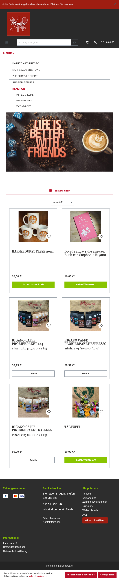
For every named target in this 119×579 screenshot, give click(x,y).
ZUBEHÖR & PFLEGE (25, 76)
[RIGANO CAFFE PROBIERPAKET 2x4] (33, 315)
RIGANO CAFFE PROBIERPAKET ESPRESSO (85, 342)
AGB (85, 514)
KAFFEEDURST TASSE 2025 (33, 251)
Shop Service (90, 488)
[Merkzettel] (87, 42)
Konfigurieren (107, 574)
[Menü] (7, 42)
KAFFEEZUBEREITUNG (26, 70)
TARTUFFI (72, 427)
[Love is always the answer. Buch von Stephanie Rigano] (85, 226)
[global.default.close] (114, 3)
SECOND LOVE (23, 106)
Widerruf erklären (95, 520)
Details (33, 373)
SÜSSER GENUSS (23, 82)
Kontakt (86, 493)
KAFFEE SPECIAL (24, 95)
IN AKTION (18, 89)
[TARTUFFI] (85, 402)
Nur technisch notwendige (81, 574)
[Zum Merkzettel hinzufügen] (49, 236)
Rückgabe (88, 506)
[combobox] (44, 42)
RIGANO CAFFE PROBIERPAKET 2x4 (27, 342)
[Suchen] (74, 42)
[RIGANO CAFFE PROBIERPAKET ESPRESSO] (85, 315)
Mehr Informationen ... (38, 576)
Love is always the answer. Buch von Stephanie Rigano (85, 253)
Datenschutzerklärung (15, 551)
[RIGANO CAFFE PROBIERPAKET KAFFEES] (33, 402)
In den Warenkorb (33, 284)
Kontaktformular (51, 522)
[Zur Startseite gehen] (12, 24)
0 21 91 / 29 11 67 (52, 504)
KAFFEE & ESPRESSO (25, 63)
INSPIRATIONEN (23, 100)
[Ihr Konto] (95, 42)
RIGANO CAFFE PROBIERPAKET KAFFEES (32, 428)
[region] (59, 4)
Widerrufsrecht (90, 510)
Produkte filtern (61, 190)
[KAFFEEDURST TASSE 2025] (33, 226)
